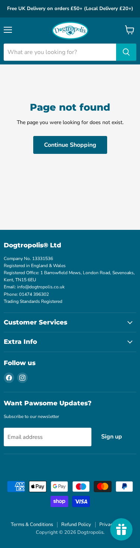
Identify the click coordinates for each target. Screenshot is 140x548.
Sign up (111, 437)
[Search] (126, 52)
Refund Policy (76, 524)
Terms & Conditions (32, 524)
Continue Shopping (70, 145)
